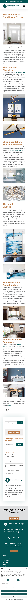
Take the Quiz (14, 518)
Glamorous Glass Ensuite (16, 150)
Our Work (5, 564)
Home (4, 555)
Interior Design (6, 558)
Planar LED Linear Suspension (12, 341)
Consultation (6, 560)
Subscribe (14, 551)
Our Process (6, 562)
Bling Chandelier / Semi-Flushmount (12, 143)
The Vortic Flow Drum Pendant (11, 284)
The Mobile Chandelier (9, 205)
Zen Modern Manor (20, 72)
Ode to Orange (9, 473)
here (9, 405)
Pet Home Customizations (12, 470)
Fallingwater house (12, 348)
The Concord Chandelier (10, 68)
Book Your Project (14, 432)
